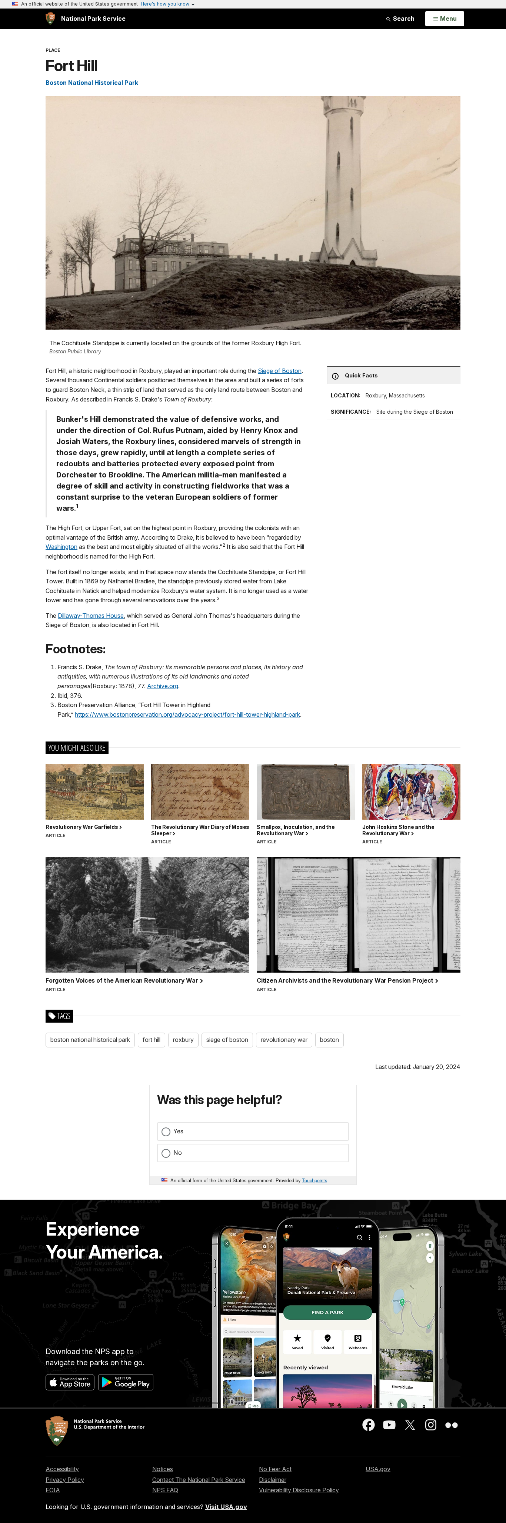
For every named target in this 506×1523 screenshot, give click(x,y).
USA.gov (378, 1469)
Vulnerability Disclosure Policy (299, 1490)
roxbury (183, 1039)
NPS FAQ (165, 1490)
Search (403, 18)
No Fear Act (275, 1469)
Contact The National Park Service (198, 1479)
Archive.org (162, 686)
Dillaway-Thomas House (91, 615)
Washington (61, 546)
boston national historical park (90, 1039)
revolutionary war (284, 1039)
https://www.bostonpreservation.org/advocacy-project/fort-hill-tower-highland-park (187, 714)
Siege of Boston (280, 370)
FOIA (53, 1490)
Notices (162, 1469)
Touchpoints (314, 1180)
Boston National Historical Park (92, 82)
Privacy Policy (65, 1479)
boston (329, 1039)
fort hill (151, 1039)
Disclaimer (272, 1479)
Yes (178, 1131)
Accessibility (62, 1469)
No (177, 1152)
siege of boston (227, 1039)
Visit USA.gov (226, 1506)
